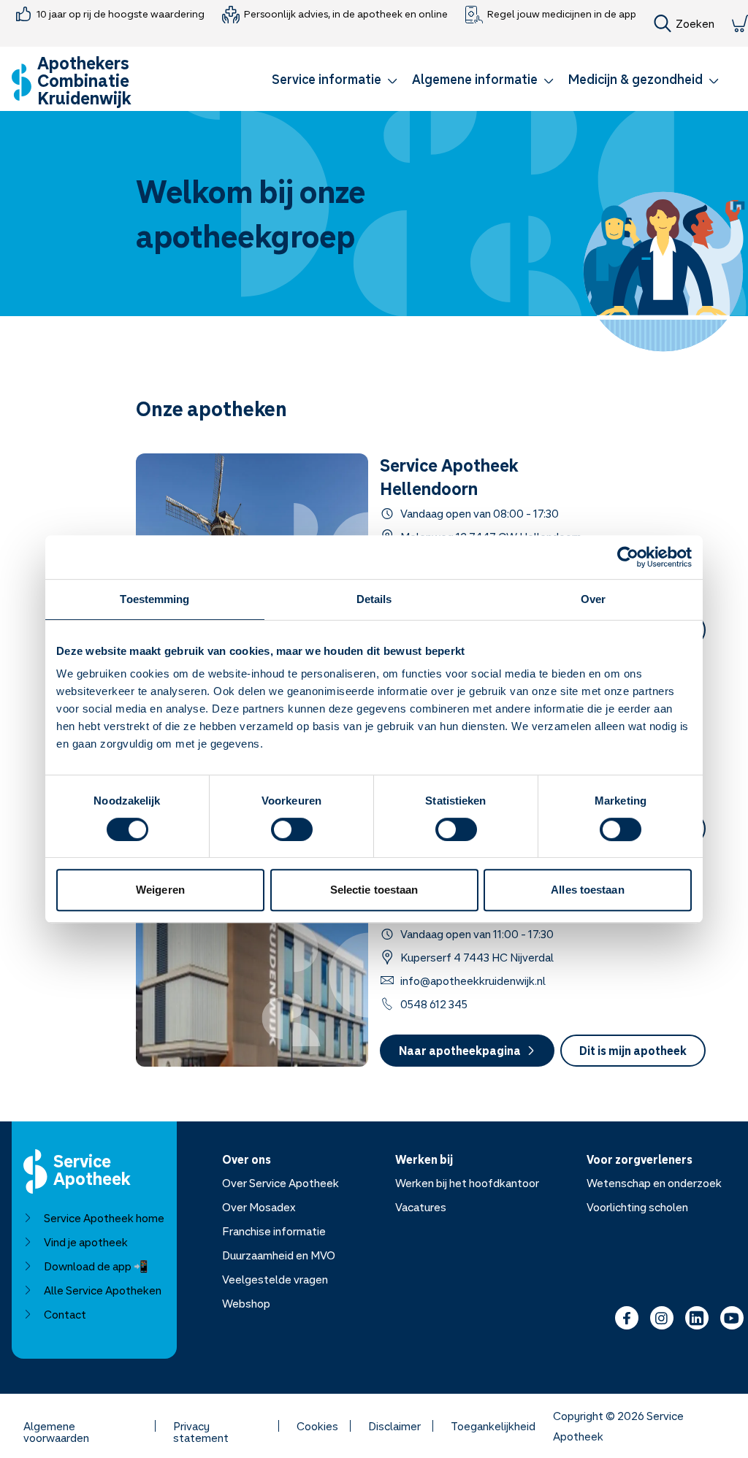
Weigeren (160, 889)
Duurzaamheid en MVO (278, 1255)
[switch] (292, 829)
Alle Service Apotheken (102, 1290)
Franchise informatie (274, 1231)
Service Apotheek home (104, 1218)
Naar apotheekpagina (460, 1051)
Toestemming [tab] (154, 599)
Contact (65, 1314)
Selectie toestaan (374, 889)
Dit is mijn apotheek (633, 1051)
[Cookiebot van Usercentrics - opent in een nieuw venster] (628, 557)
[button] (334, 81)
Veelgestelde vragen (275, 1279)
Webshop (246, 1303)
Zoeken (695, 23)
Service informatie (326, 79)
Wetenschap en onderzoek (654, 1183)
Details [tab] (374, 599)
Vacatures (420, 1207)
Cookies (317, 1426)
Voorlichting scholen (637, 1207)
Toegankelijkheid (493, 1426)
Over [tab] (593, 599)
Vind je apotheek (86, 1242)
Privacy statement (201, 1426)
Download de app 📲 (96, 1266)
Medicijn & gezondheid (635, 79)
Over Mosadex (259, 1207)
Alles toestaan (587, 889)
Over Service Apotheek (280, 1183)
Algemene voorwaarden (56, 1426)
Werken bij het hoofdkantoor (467, 1183)
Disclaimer (394, 1426)
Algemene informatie (475, 79)
